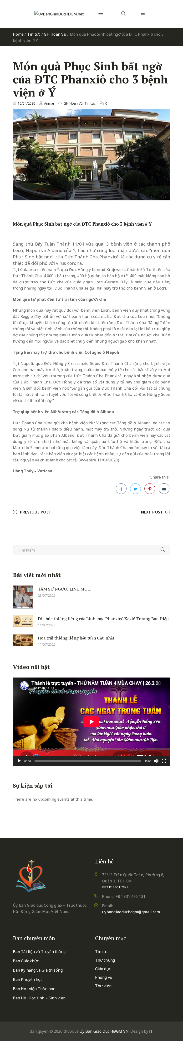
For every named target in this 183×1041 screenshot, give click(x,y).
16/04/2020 (26, 103)
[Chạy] (19, 761)
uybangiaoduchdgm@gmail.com (131, 912)
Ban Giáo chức (26, 961)
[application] (91, 722)
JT (151, 1031)
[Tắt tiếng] (156, 761)
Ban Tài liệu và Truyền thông (39, 951)
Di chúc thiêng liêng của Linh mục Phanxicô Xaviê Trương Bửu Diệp (103, 618)
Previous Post (35, 512)
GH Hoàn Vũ (55, 34)
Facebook (121, 488)
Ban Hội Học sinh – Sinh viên (39, 998)
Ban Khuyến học (27, 979)
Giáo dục (103, 968)
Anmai (49, 103)
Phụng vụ (103, 977)
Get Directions (115, 887)
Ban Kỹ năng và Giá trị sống (38, 970)
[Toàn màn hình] (164, 761)
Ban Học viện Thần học (34, 988)
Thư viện (103, 985)
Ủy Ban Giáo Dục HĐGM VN (104, 1031)
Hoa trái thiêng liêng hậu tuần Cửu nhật (76, 638)
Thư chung (105, 960)
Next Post (152, 512)
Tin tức (34, 34)
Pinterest (149, 488)
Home (18, 34)
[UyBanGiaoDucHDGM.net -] (59, 14)
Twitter (135, 488)
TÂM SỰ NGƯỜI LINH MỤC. (64, 588)
